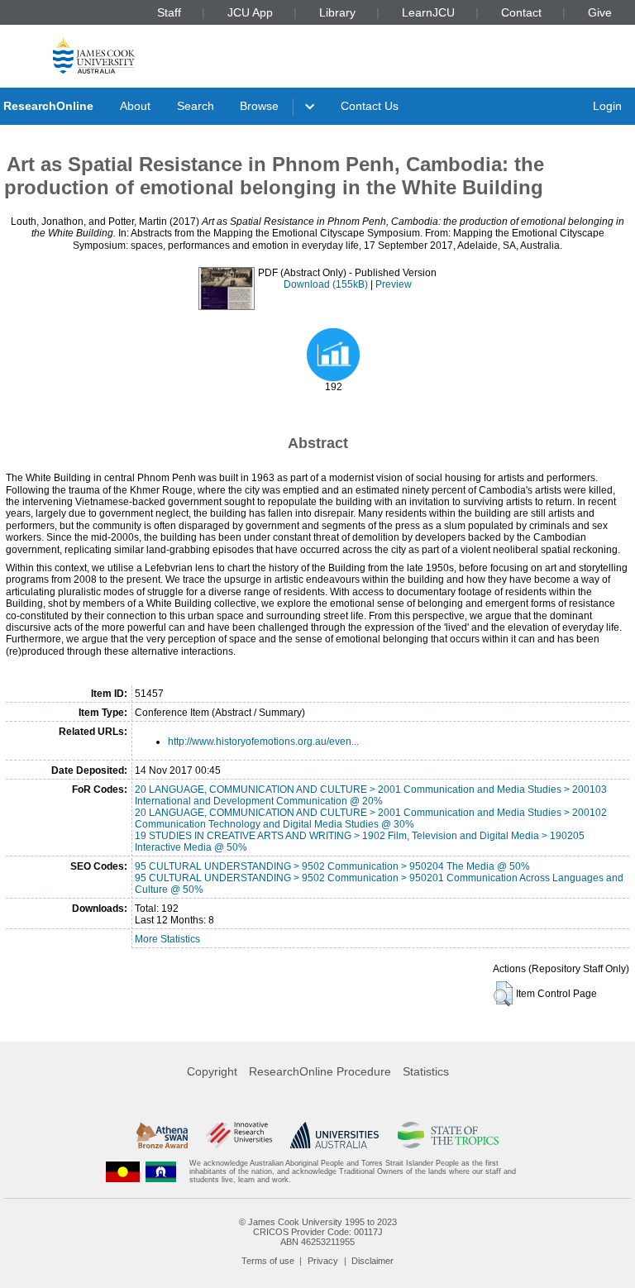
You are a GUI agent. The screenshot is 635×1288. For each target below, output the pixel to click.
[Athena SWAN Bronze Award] (162, 1135)
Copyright (212, 1071)
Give (600, 12)
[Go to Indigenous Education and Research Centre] (123, 1172)
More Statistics (167, 939)
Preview (393, 284)
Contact (521, 12)
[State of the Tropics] (448, 1135)
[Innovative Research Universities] (238, 1135)
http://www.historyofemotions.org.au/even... (263, 741)
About (135, 105)
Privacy (323, 1261)
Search (195, 105)
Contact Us (370, 105)
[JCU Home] (94, 55)
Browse (259, 105)
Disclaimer (372, 1261)
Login (607, 105)
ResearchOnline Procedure (320, 1071)
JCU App (250, 12)
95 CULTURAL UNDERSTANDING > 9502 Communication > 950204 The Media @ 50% (332, 866)
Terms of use (267, 1261)
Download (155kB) (326, 284)
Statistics (426, 1071)
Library (337, 12)
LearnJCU (428, 12)
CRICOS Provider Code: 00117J (318, 1232)
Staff (169, 12)
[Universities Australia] (334, 1135)
